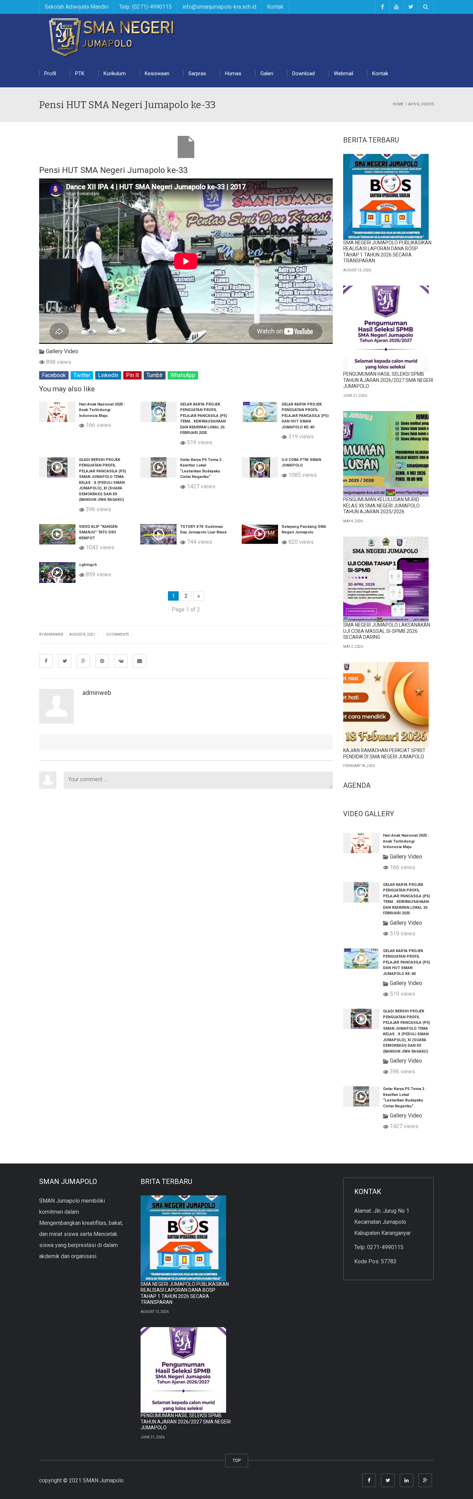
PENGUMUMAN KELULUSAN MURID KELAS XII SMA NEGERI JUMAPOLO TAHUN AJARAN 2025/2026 (381, 505)
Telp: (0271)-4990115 (145, 6)
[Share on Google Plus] (83, 661)
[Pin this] (102, 661)
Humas (233, 73)
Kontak (275, 6)
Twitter (81, 375)
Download (303, 73)
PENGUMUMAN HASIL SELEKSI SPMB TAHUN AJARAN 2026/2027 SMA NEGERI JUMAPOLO (388, 380)
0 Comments (117, 634)
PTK (79, 73)
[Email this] (139, 661)
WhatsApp (182, 375)
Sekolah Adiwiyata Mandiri (76, 6)
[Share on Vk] (121, 661)
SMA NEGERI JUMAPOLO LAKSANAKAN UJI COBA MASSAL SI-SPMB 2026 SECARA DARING (386, 631)
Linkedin (108, 375)
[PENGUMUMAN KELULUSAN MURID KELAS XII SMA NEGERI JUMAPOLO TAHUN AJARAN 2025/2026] (386, 454)
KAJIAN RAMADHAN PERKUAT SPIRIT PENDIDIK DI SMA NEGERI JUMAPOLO (384, 753)
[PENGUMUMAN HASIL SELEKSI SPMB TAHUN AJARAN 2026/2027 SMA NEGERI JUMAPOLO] (386, 329)
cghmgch (88, 565)
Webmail (343, 73)
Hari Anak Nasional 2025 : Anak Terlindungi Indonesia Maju (102, 410)
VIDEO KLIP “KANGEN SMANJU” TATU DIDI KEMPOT (98, 532)
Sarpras (197, 73)
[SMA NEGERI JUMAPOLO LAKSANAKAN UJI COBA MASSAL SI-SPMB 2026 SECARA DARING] (386, 579)
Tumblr (154, 375)
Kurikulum (115, 73)
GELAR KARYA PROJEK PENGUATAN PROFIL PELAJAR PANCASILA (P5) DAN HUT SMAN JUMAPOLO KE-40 (305, 415)
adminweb (53, 634)
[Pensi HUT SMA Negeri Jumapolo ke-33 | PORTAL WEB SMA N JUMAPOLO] (113, 36)
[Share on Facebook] (46, 661)
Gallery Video (62, 351)
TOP (237, 1460)
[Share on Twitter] (65, 661)
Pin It (132, 375)
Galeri (266, 73)
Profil (50, 73)
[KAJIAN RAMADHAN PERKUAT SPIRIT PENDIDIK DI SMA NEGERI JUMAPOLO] (386, 705)
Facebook (54, 375)
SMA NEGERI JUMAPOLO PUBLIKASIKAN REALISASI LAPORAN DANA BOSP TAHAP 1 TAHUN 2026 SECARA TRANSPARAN (387, 252)
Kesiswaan (157, 73)
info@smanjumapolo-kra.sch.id (219, 6)
